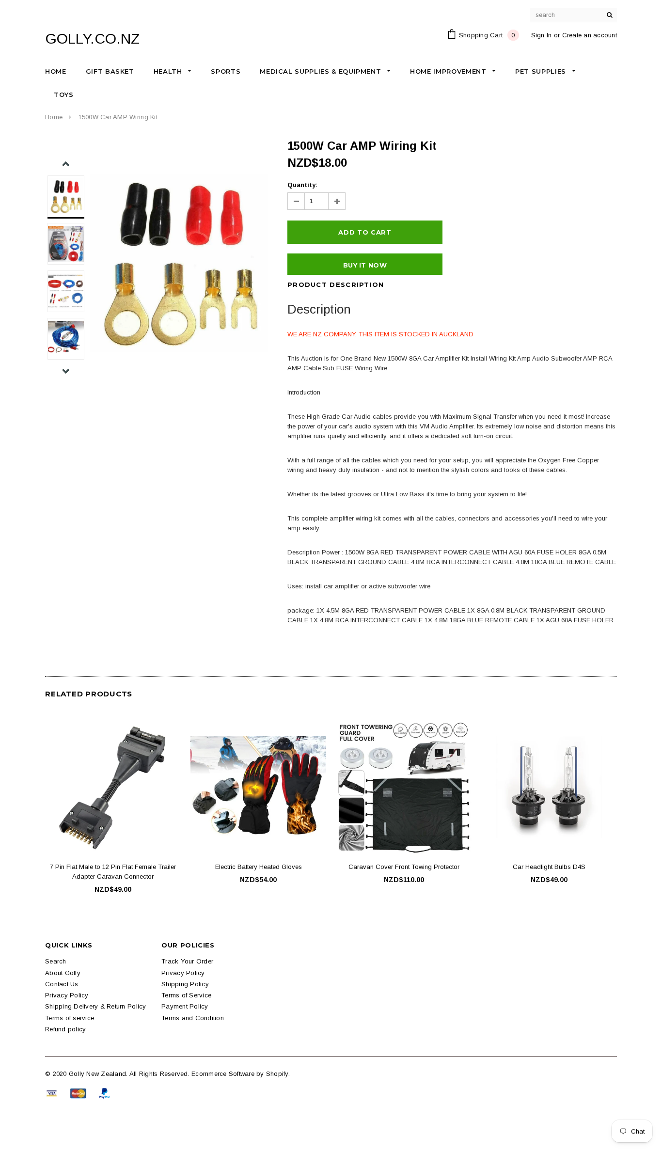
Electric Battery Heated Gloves (258, 866)
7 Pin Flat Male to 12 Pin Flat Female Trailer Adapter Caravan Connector (113, 871)
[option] (179, 263)
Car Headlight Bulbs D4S (549, 866)
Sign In (541, 35)
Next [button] (65, 371)
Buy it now (365, 265)
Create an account (589, 35)
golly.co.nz (92, 39)
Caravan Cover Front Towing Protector (403, 866)
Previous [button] (65, 164)
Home (54, 117)
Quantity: (302, 185)
